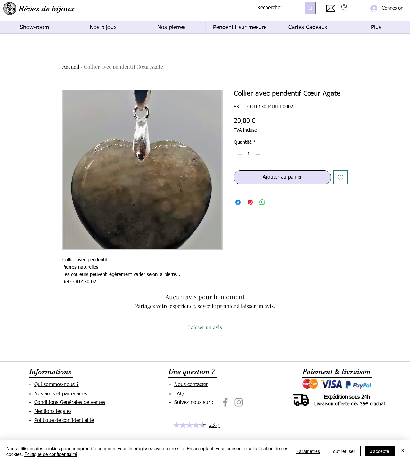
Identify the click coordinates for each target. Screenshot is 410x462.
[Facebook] (225, 402)
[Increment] (258, 154)
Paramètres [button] (308, 451)
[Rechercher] (310, 8)
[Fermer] (402, 451)
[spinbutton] (248, 154)
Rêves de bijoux (46, 8)
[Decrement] (239, 154)
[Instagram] (238, 402)
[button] (344, 7)
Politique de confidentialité (50, 454)
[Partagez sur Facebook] (238, 202)
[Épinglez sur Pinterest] (250, 202)
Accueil (70, 66)
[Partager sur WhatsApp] (262, 202)
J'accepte (379, 451)
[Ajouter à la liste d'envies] (340, 177)
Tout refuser (343, 451)
